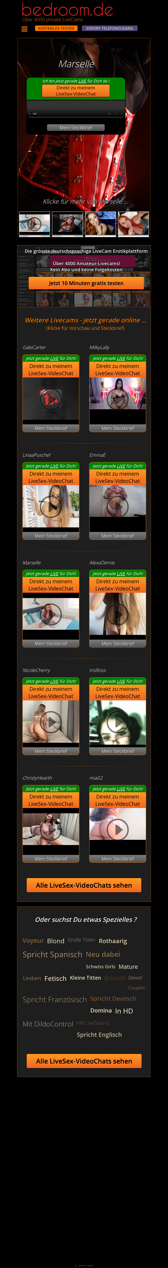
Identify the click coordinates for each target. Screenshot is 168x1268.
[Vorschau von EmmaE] (118, 508)
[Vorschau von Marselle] (51, 633)
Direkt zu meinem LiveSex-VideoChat (76, 91)
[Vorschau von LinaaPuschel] (51, 525)
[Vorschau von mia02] (118, 831)
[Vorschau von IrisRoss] (118, 723)
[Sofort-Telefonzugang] (32, 27)
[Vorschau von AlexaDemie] (118, 633)
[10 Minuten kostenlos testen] (30, 27)
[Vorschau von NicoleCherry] (51, 741)
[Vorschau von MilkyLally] (118, 400)
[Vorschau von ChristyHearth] (51, 848)
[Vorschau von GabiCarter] (51, 418)
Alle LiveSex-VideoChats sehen (84, 885)
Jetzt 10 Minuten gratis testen (86, 283)
